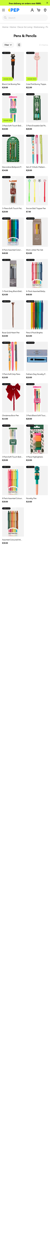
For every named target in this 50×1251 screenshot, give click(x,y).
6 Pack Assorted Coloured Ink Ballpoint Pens (12, 498)
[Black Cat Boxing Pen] (13, 66)
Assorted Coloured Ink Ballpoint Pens (12, 539)
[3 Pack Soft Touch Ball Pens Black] (13, 107)
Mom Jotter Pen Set (34, 250)
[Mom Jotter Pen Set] (37, 232)
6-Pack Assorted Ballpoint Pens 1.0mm (36, 291)
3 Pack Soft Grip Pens (11, 374)
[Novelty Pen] (37, 480)
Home (5, 27)
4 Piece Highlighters (34, 457)
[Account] (32, 10)
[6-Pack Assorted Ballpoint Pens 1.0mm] (37, 273)
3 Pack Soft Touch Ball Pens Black (12, 125)
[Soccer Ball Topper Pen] (37, 190)
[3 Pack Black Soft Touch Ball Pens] (37, 397)
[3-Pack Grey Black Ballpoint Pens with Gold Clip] (13, 273)
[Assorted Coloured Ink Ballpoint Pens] (13, 522)
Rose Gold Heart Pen (11, 332)
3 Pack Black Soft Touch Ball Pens (36, 415)
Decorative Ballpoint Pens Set (12, 167)
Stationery (39, 27)
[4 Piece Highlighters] (37, 439)
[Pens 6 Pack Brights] (37, 315)
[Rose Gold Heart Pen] (13, 315)
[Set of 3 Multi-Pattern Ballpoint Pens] (37, 149)
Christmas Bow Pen (10, 415)
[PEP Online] (13, 10)
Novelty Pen (31, 498)
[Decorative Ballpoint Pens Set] (13, 149)
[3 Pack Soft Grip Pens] (13, 356)
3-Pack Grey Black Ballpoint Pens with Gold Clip (12, 291)
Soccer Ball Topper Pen (36, 208)
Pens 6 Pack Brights (34, 332)
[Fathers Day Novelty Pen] (37, 356)
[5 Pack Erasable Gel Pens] (37, 107)
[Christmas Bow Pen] (13, 397)
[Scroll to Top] (45, 1236)
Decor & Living (25, 27)
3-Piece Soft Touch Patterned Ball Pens (12, 208)
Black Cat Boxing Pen (11, 84)
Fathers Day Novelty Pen (36, 374)
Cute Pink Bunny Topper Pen (36, 84)
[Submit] (5, 18)
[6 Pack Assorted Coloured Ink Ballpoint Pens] (13, 480)
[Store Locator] (45, 10)
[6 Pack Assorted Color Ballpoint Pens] (13, 232)
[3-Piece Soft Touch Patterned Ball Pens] (13, 190)
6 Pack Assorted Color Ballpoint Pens (12, 250)
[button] (38, 10)
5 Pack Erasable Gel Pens (36, 125)
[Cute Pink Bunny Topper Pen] (37, 66)
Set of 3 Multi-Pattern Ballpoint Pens (36, 167)
